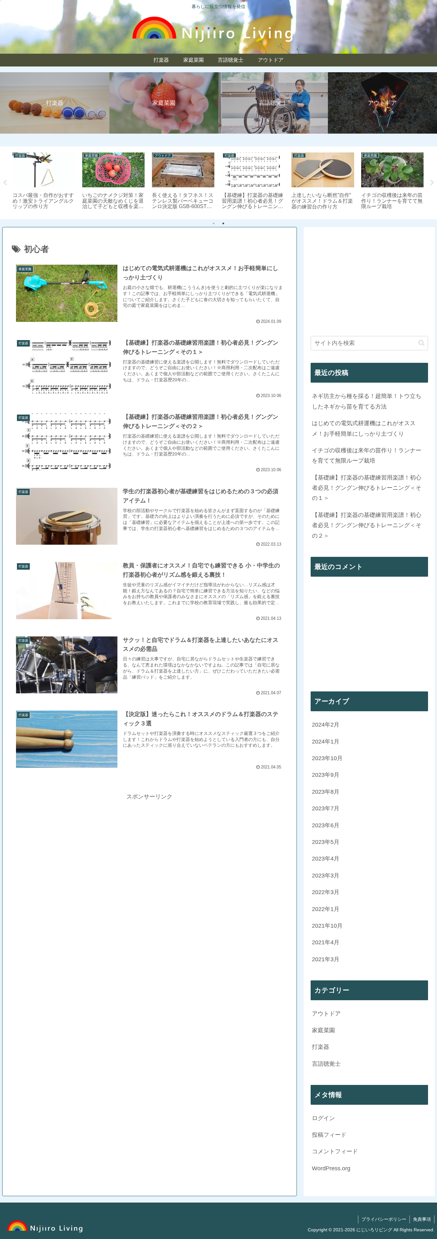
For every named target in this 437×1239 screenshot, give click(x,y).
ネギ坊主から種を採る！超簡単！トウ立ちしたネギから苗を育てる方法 (366, 401)
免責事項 (422, 1219)
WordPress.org (331, 1168)
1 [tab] (214, 223)
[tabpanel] (44, 181)
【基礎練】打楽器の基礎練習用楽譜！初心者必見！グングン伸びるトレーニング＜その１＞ (366, 488)
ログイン (323, 1118)
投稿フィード (329, 1134)
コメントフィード (335, 1151)
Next (432, 183)
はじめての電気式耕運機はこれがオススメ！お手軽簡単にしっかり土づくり (364, 428)
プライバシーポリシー (384, 1219)
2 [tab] (223, 223)
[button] (421, 343)
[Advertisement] (149, 846)
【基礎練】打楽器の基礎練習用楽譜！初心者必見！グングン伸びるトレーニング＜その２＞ (366, 525)
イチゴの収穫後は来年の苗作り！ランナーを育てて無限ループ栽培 (366, 455)
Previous (5, 183)
